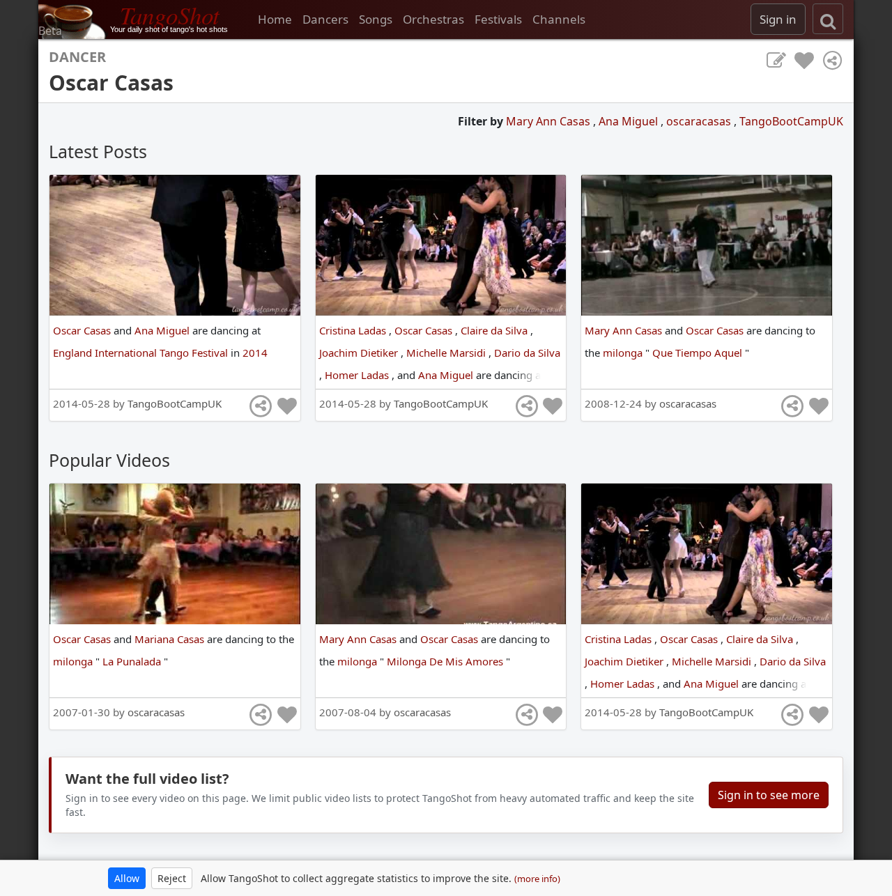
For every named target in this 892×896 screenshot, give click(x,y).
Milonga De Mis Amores (446, 661)
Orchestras (433, 19)
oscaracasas (700, 121)
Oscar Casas (83, 330)
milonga (624, 353)
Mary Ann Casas (549, 121)
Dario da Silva (527, 353)
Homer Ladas (358, 375)
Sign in (778, 19)
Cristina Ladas (354, 330)
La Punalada (133, 661)
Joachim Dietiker (360, 353)
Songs (375, 19)
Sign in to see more (769, 795)
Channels (558, 19)
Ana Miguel (630, 121)
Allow (126, 878)
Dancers (325, 19)
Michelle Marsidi (447, 353)
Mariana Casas (170, 639)
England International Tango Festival (142, 353)
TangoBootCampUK (791, 121)
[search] (828, 18)
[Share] (832, 60)
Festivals (498, 19)
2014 (255, 353)
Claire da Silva (495, 330)
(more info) (537, 878)
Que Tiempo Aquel (698, 353)
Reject (171, 878)
